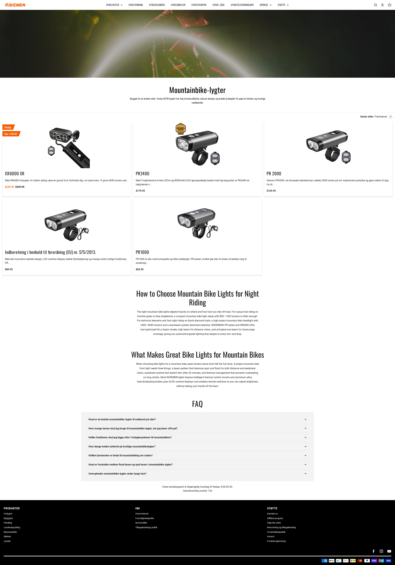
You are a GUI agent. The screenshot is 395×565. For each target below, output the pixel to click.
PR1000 (142, 252)
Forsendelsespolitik (276, 532)
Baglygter (8, 518)
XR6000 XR (15, 173)
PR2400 (142, 173)
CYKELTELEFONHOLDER (242, 5)
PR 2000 (274, 173)
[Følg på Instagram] (381, 551)
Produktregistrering (276, 541)
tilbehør (7, 536)
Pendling (8, 523)
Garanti (270, 536)
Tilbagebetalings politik (146, 527)
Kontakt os (272, 513)
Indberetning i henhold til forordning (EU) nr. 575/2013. (50, 252)
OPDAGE (264, 5)
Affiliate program (275, 518)
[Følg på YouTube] (389, 551)
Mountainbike (10, 532)
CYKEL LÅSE (219, 5)
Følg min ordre (274, 523)
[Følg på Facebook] (373, 551)
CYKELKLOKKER (157, 5)
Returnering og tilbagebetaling (281, 527)
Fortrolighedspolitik (144, 518)
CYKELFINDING (136, 5)
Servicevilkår (141, 523)
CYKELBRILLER (178, 5)
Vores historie (141, 513)
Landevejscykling (12, 527)
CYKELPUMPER (198, 5)
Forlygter (8, 513)
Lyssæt (7, 541)
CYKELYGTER (112, 5)
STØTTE (281, 5)
